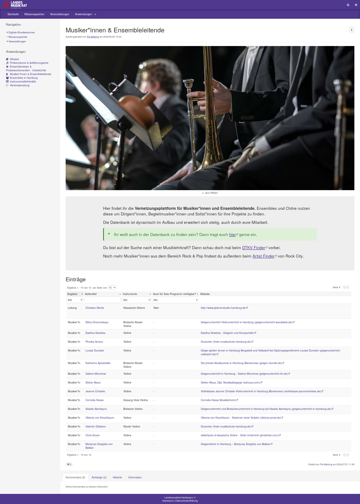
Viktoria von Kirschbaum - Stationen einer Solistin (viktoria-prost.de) (241, 417)
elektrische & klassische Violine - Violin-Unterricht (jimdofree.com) (239, 435)
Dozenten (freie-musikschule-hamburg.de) (226, 341)
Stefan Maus (93, 382)
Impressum (168, 500)
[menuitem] (13, 14)
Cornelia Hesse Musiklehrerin (218, 400)
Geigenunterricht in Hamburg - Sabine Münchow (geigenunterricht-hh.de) (244, 373)
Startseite (13, 14)
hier (232, 234)
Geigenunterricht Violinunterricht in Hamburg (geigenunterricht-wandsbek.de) (246, 322)
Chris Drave (93, 435)
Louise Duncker (95, 350)
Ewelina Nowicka (95, 333)
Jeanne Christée (95, 391)
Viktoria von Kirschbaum (100, 417)
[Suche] (348, 4)
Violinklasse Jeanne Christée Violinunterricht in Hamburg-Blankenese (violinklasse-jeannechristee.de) (261, 391)
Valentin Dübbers (96, 426)
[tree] (30, 37)
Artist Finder (263, 256)
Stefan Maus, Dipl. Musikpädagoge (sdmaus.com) (230, 382)
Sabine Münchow (96, 373)
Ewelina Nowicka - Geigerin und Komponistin (227, 333)
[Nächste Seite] (348, 287)
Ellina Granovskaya (97, 322)
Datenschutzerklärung (186, 500)
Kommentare (75, 477)
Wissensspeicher (34, 14)
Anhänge (99, 477)
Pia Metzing (93, 36)
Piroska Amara (94, 341)
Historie (117, 477)
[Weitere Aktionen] (351, 30)
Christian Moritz (95, 308)
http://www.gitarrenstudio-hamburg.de (223, 308)
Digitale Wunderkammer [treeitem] (21, 32)
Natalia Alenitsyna (96, 409)
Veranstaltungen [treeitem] (17, 41)
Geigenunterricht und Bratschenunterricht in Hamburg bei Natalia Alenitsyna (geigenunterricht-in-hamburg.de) (266, 409)
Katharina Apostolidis (98, 363)
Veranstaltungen (59, 14)
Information (135, 477)
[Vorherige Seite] (344, 287)
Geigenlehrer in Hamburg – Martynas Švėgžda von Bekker (235, 444)
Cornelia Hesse (95, 400)
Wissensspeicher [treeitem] (17, 37)
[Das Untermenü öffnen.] (95, 14)
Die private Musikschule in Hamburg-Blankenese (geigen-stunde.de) (241, 363)
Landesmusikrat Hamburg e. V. (180, 497)
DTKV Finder (253, 247)
